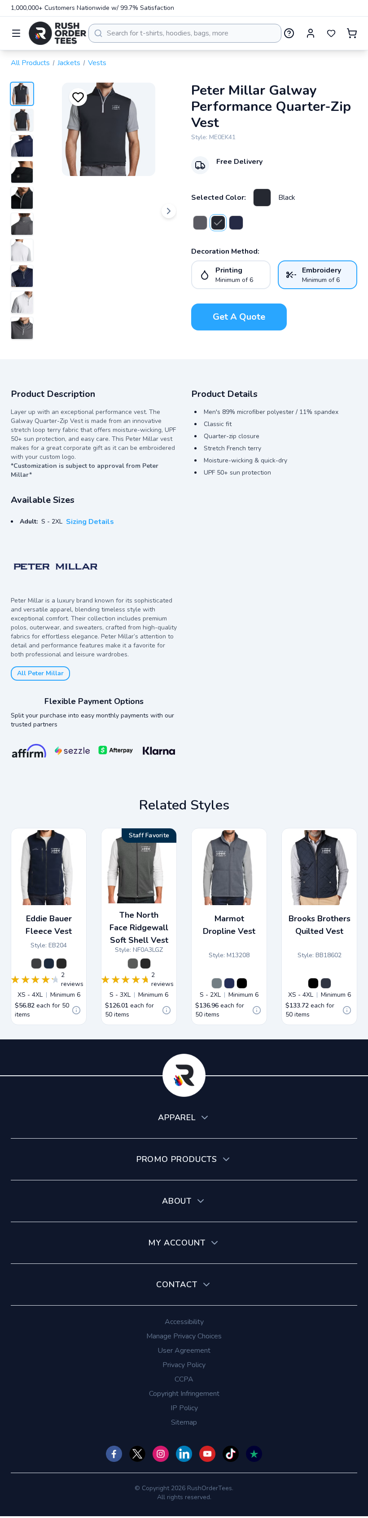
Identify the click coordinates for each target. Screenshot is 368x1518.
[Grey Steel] (36, 963)
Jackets (68, 63)
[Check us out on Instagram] (161, 1454)
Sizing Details (90, 522)
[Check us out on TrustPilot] (254, 1454)
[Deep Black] (313, 983)
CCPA (184, 1379)
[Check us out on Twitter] (137, 1454)
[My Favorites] (331, 33)
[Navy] (236, 223)
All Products (30, 63)
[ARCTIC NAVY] (229, 983)
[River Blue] (49, 963)
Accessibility (184, 1322)
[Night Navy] (325, 983)
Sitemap (184, 1422)
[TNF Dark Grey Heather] (132, 963)
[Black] (262, 198)
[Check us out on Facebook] (114, 1454)
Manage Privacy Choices (184, 1336)
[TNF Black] (145, 963)
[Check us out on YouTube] (207, 1454)
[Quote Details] (76, 1010)
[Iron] (200, 223)
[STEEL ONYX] (216, 983)
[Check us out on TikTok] (231, 1454)
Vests (97, 63)
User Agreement (184, 1350)
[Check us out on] (184, 1454)
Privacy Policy (184, 1365)
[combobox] (184, 33)
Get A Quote (239, 317)
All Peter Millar (40, 673)
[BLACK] (242, 983)
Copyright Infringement (184, 1394)
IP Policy (184, 1408)
